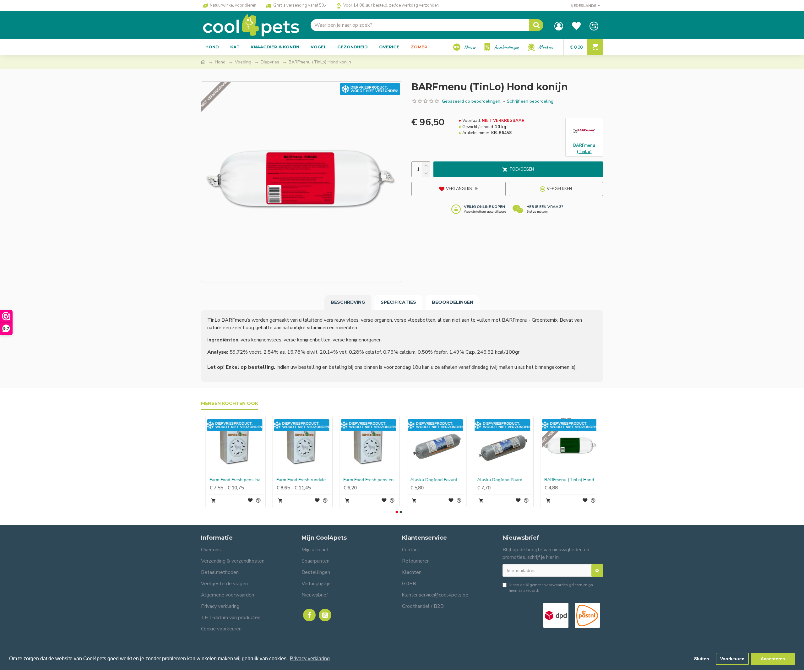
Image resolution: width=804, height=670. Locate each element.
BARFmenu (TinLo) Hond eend (232, 480)
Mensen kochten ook (229, 403)
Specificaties (398, 302)
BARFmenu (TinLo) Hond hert (299, 480)
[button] (396, 512)
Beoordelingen (452, 302)
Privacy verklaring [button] (310, 658)
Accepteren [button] (773, 658)
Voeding (243, 62)
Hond (220, 62)
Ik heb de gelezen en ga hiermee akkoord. (551, 587)
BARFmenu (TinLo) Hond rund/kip (433, 480)
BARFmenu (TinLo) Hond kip (500, 480)
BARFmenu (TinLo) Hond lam (366, 480)
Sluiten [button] (701, 658)
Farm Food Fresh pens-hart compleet (567, 480)
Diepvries (270, 62)
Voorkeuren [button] (732, 658)
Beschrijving (348, 302)
